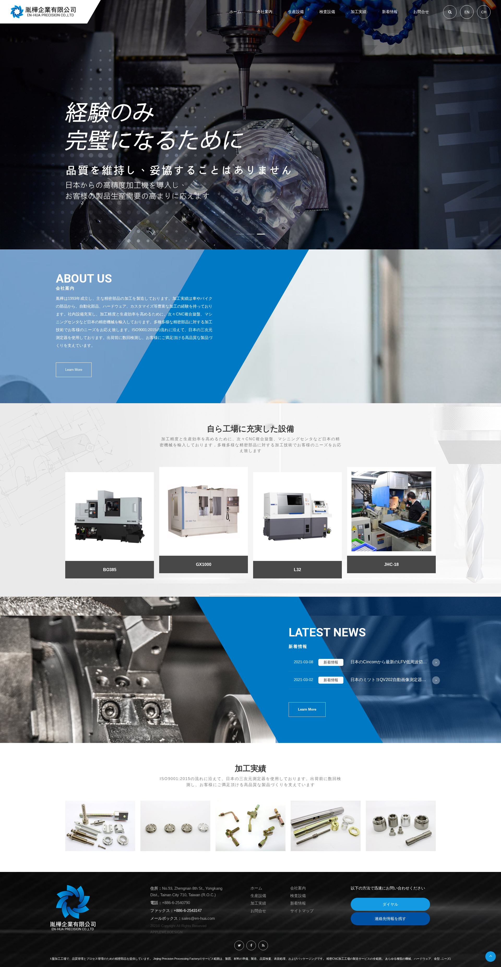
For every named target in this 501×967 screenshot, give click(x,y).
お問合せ (258, 911)
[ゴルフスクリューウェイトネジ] (175, 825)
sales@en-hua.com (198, 918)
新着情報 (298, 903)
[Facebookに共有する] (251, 945)
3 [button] (261, 235)
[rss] (263, 945)
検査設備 (298, 895)
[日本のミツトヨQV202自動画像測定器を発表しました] (367, 680)
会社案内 (298, 888)
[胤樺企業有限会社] (43, 11)
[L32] (203, 525)
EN (466, 12)
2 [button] (250, 235)
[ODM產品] (326, 825)
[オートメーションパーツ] (100, 825)
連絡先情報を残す (390, 918)
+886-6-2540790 (176, 902)
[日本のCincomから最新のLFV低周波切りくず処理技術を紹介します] (367, 662)
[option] (250, 124)
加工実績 (258, 903)
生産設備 (258, 895)
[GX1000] (109, 520)
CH (483, 12)
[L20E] (391, 525)
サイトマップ (302, 911)
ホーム (256, 888)
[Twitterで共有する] (239, 945)
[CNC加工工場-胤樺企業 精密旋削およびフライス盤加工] (250, 124)
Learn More (73, 370)
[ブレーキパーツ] (401, 825)
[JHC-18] (297, 520)
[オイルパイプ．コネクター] (250, 825)
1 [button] (240, 235)
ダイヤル (390, 904)
